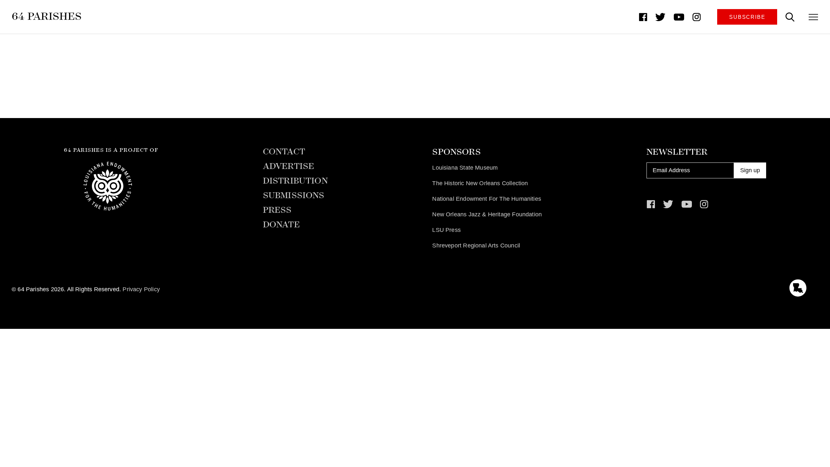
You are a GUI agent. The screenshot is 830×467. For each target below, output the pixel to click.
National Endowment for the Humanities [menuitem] (486, 199)
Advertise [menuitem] (288, 166)
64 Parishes (47, 16)
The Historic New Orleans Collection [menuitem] (480, 183)
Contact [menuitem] (284, 151)
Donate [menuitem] (281, 224)
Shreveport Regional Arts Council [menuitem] (476, 245)
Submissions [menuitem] (294, 195)
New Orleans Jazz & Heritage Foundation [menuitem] (487, 214)
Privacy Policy (141, 289)
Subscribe (747, 17)
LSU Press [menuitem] (446, 230)
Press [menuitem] (277, 210)
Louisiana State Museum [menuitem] (465, 167)
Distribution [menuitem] (295, 181)
